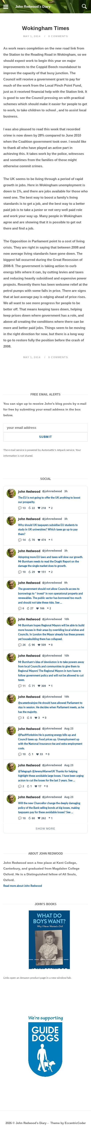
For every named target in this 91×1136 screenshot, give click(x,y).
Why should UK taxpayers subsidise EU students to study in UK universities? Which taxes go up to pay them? (48, 530)
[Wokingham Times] (45, 943)
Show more (45, 828)
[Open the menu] (5, 6)
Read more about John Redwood (22, 886)
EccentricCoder (75, 1123)
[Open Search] (84, 6)
